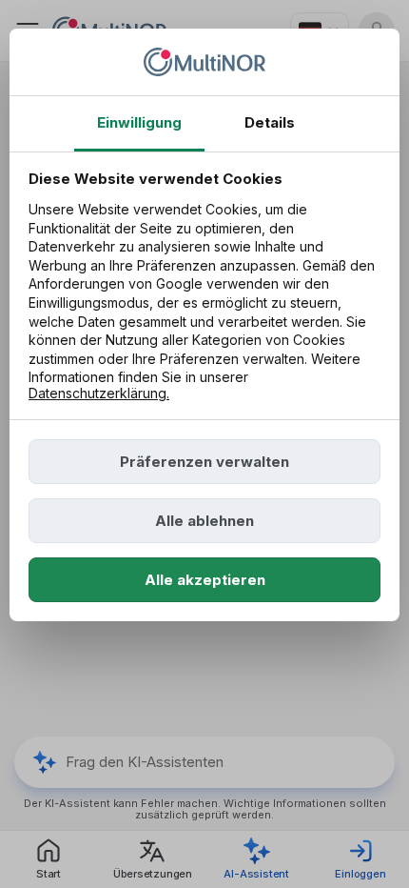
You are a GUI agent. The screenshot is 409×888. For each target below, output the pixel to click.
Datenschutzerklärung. (99, 393)
